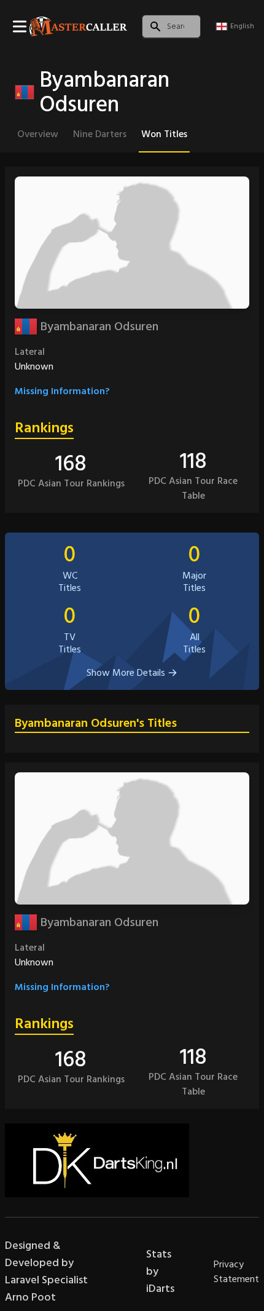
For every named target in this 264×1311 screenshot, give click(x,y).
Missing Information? (62, 391)
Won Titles (164, 134)
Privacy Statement (236, 1271)
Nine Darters (99, 134)
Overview (37, 134)
